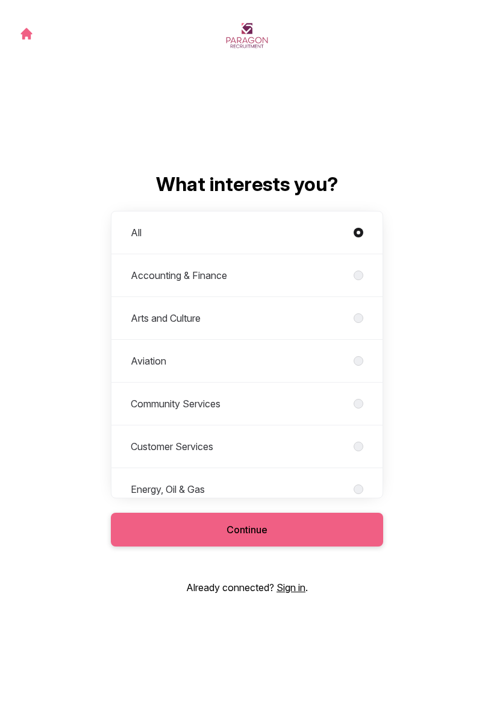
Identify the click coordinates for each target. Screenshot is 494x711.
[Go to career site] (26, 34)
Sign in (291, 587)
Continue (247, 530)
